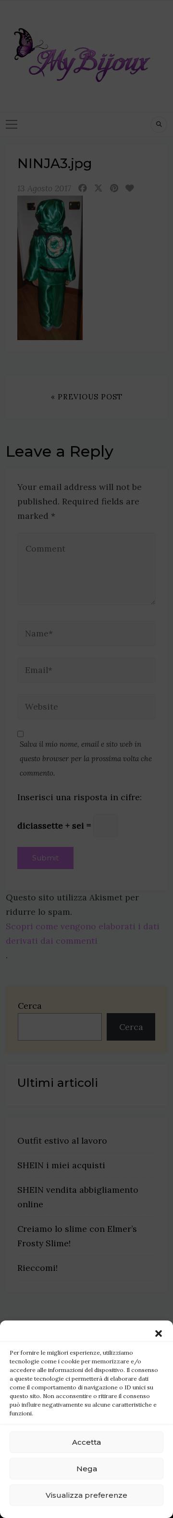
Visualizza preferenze (86, 1495)
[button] (158, 1332)
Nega (86, 1468)
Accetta (86, 1442)
